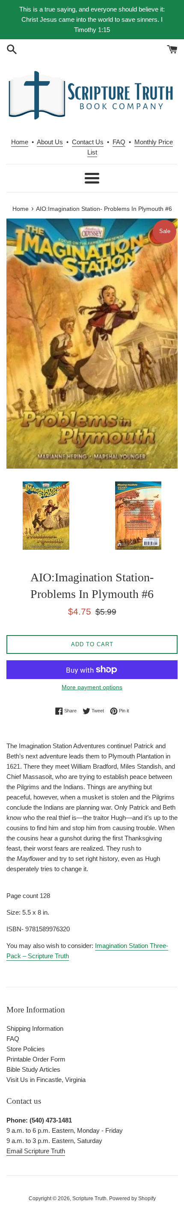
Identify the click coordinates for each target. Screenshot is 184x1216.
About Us (50, 142)
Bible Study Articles (33, 1069)
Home (19, 142)
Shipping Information (34, 1028)
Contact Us (88, 142)
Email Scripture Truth (35, 1151)
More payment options (92, 687)
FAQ (119, 142)
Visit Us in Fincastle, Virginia (46, 1079)
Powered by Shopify (132, 1198)
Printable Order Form (35, 1059)
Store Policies (25, 1049)
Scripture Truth (89, 1198)
